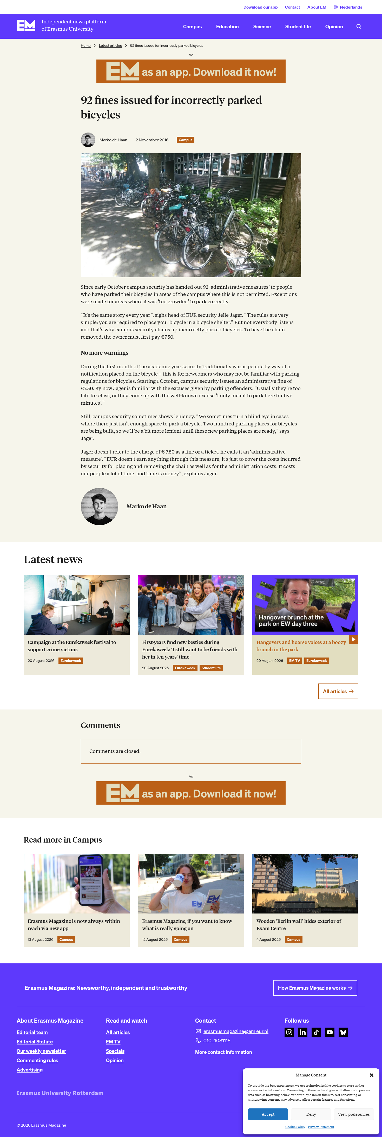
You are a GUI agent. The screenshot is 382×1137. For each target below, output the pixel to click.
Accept (268, 1114)
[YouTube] (329, 1032)
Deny (311, 1114)
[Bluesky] (343, 1032)
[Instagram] (289, 1032)
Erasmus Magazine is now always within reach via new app (74, 924)
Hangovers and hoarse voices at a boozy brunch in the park (301, 646)
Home (86, 45)
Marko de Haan (113, 139)
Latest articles (110, 45)
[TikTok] (316, 1032)
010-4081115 (216, 1040)
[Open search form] (358, 26)
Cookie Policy (295, 1127)
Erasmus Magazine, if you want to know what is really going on (187, 924)
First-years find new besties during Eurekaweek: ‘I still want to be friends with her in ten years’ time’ (190, 649)
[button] (371, 1075)
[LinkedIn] (302, 1032)
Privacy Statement (321, 1127)
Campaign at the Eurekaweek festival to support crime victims (72, 646)
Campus (185, 140)
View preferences (354, 1114)
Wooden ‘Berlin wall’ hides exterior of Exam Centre (298, 924)
